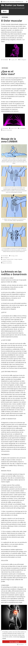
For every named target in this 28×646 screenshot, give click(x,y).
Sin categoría (23, 59)
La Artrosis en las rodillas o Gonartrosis (14, 273)
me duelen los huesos (6, 261)
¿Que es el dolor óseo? (8, 73)
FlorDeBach (5, 59)
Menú (6, 11)
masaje (4, 259)
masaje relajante (18, 259)
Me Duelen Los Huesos (12, 5)
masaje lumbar (10, 259)
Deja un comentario (7, 130)
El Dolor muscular (11, 20)
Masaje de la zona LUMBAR (9, 140)
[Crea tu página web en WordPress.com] (14, 1)
